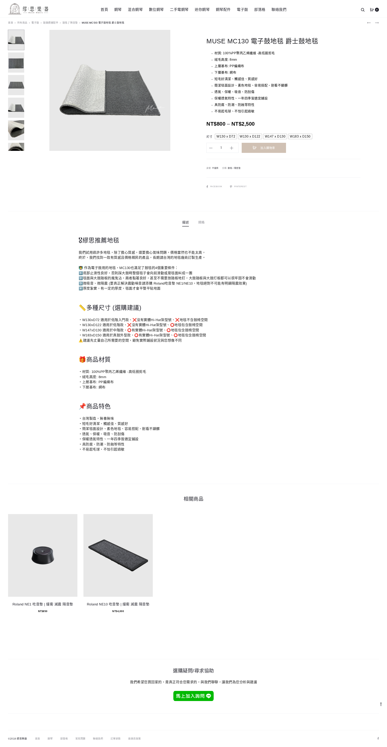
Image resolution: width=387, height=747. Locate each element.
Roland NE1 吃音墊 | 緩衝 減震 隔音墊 (42, 604)
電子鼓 (242, 10)
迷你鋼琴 (202, 10)
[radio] (226, 136)
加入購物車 (267, 147)
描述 (185, 222)
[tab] (185, 222)
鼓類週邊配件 (50, 22)
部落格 (259, 10)
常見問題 (80, 738)
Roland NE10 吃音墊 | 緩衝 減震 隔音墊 (118, 604)
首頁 (104, 10)
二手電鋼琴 (179, 10)
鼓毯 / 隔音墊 (70, 22)
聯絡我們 (279, 10)
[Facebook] (378, 738)
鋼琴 (118, 10)
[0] (372, 10)
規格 (201, 222)
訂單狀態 (116, 738)
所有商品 (22, 22)
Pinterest (240, 186)
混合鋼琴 (135, 10)
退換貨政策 (134, 738)
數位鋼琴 (156, 10)
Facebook (216, 186)
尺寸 (209, 136)
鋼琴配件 (223, 10)
